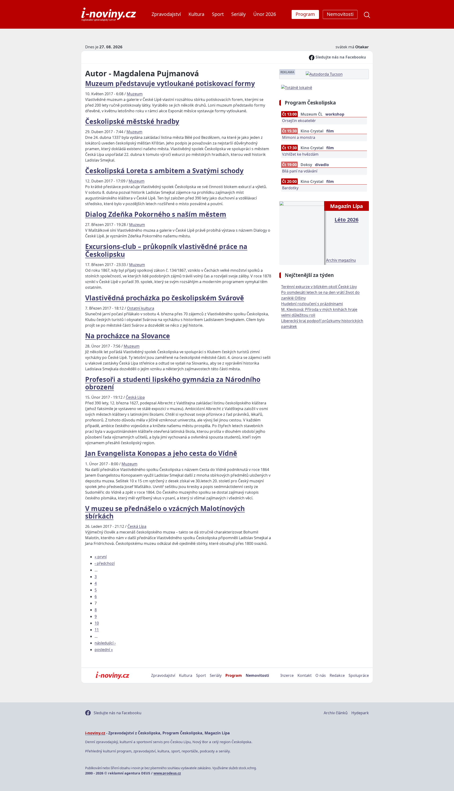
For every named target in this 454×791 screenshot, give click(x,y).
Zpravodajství (166, 14)
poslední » (104, 649)
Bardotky (290, 187)
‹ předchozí (105, 563)
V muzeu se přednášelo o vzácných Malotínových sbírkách (165, 512)
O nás (320, 675)
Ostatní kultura (140, 308)
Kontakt (304, 675)
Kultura (196, 14)
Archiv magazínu (341, 260)
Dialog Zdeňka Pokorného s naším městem (155, 214)
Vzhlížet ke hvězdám (300, 154)
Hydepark (360, 712)
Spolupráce (359, 675)
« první (101, 556)
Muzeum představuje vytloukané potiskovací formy (170, 83)
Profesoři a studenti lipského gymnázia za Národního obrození (172, 383)
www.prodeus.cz (167, 773)
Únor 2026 (264, 14)
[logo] (108, 14)
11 (97, 629)
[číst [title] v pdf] (301, 232)
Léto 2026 (346, 219)
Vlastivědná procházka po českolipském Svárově (164, 297)
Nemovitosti (257, 675)
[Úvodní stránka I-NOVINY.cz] (112, 675)
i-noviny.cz (95, 733)
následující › (105, 643)
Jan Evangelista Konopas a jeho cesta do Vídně (161, 453)
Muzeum (135, 93)
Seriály (238, 14)
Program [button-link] (305, 14)
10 (97, 623)
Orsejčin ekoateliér (299, 120)
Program (233, 675)
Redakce (337, 675)
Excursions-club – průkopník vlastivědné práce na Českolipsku (166, 250)
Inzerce (287, 675)
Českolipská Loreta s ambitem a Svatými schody (164, 170)
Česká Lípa (135, 397)
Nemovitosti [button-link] (340, 14)
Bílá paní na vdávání (299, 171)
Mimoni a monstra (298, 137)
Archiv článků (336, 712)
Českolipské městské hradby (132, 121)
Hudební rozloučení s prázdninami (312, 303)
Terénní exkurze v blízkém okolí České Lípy (319, 286)
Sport (218, 14)
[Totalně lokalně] (296, 87)
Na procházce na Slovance (127, 335)
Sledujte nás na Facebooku (340, 57)
